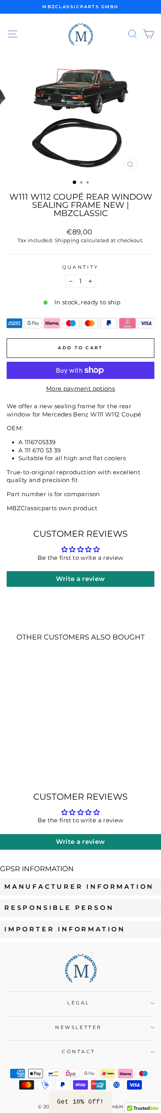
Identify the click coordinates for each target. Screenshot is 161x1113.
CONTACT (78, 1051)
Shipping (67, 240)
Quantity (80, 267)
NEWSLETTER (78, 1027)
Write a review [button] (80, 578)
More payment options (80, 388)
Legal (78, 1003)
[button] (80, 1102)
